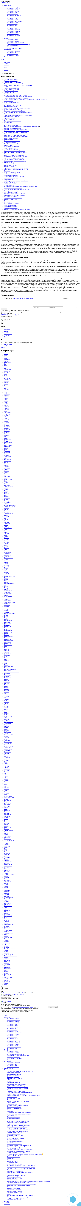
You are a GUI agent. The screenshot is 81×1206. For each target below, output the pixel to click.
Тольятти (6, 772)
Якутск (6, 973)
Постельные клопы (9, 166)
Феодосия (6, 469)
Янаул (5, 849)
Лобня (5, 580)
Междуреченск (8, 596)
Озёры (5, 869)
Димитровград (8, 442)
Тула (5, 777)
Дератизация (7, 49)
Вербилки (6, 917)
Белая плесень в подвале (10, 183)
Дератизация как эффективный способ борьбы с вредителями (20, 186)
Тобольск (6, 770)
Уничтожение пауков (12, 26)
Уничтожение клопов (13, 9)
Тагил (5, 762)
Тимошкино (7, 964)
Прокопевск (7, 682)
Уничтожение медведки (13, 32)
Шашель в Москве (9, 145)
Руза (5, 697)
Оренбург (6, 660)
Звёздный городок (9, 924)
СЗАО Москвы (8, 977)
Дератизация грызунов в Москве (13, 105)
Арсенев (6, 384)
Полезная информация (10, 1069)
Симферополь (7, 732)
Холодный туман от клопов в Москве (14, 155)
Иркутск (6, 491)
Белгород (6, 405)
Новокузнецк (7, 642)
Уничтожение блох (12, 12)
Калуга (6, 503)
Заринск (6, 834)
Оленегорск (7, 655)
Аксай (5, 368)
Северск (6, 724)
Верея (5, 851)
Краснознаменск (8, 558)
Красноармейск (8, 552)
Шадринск (6, 726)
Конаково (6, 542)
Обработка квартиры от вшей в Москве (14, 151)
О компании (7, 62)
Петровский (7, 673)
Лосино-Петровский (9, 583)
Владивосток (7, 803)
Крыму (6, 358)
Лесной (6, 911)
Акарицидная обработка (10, 206)
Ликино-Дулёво (8, 864)
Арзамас (6, 386)
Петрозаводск (7, 675)
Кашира (6, 511)
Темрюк (6, 764)
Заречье (6, 923)
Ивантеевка (7, 498)
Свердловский (8, 916)
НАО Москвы (7, 976)
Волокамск (7, 810)
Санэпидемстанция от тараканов (13, 191)
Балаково (6, 395)
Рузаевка (6, 699)
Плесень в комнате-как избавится (13, 188)
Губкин (6, 482)
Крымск (6, 560)
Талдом (6, 876)
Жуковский (7, 843)
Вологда (6, 809)
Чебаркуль (6, 428)
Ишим (5, 492)
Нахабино (6, 616)
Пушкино (6, 689)
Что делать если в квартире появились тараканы (17, 108)
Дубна (5, 449)
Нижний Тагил (8, 632)
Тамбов (6, 763)
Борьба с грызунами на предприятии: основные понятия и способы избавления (25, 99)
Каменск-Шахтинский (10, 505)
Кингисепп (7, 523)
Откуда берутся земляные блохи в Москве (15, 129)
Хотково (6, 489)
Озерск (6, 663)
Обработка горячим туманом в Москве (14, 193)
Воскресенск (7, 814)
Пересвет (6, 871)
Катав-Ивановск (8, 513)
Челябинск (7, 359)
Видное (6, 799)
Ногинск (6, 633)
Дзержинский (7, 452)
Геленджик (7, 476)
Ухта (5, 786)
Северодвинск (8, 723)
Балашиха (6, 396)
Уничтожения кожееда (13, 34)
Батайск (6, 401)
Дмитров (6, 443)
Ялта (5, 821)
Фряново (6, 901)
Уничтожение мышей (13, 55)
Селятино (6, 894)
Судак (5, 754)
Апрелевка (7, 378)
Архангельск (7, 379)
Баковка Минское (8, 954)
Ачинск (6, 366)
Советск (6, 744)
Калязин (6, 859)
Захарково (6, 958)
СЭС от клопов (8, 202)
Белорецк (6, 408)
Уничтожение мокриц (13, 22)
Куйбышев (7, 570)
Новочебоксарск (8, 636)
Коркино (6, 545)
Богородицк (7, 414)
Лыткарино (7, 588)
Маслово (6, 963)
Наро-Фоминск (8, 620)
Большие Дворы (8, 930)
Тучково (6, 886)
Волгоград (6, 806)
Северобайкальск (8, 722)
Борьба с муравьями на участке (12, 172)
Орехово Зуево (8, 870)
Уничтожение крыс (12, 52)
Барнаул (6, 399)
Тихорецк (6, 766)
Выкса (5, 820)
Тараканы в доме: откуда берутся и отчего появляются (18, 112)
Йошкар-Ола (7, 827)
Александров (7, 369)
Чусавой (6, 438)
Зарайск (6, 833)
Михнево (6, 900)
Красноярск (7, 556)
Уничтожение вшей (12, 14)
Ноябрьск (6, 649)
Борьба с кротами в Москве (11, 89)
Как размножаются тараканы (11, 192)
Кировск (6, 529)
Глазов (5, 478)
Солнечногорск (8, 742)
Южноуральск (7, 831)
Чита (5, 436)
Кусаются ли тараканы (10, 142)
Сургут (6, 756)
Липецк (6, 578)
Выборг (6, 819)
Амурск (6, 372)
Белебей (6, 404)
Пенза (5, 667)
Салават (6, 705)
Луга (5, 585)
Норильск (6, 635)
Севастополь (7, 720)
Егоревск (6, 455)
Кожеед (6, 86)
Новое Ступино (8, 866)
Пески (5, 938)
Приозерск (7, 680)
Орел (5, 659)
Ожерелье (6, 867)
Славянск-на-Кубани (9, 734)
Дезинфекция (7, 38)
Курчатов (6, 566)
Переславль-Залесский (10, 669)
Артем (5, 385)
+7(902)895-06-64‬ (5, 2)
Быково (6, 907)
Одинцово (6, 652)
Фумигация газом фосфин (11, 182)
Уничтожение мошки (12, 19)
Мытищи (6, 612)
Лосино (6, 582)
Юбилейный (7, 881)
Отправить (3, 309)
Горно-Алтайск (8, 479)
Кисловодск (7, 532)
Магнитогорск (8, 590)
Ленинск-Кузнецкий (9, 576)
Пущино (6, 686)
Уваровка (6, 940)
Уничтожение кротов (12, 54)
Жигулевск (7, 841)
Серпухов (6, 719)
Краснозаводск (8, 861)
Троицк (6, 776)
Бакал (5, 392)
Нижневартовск (8, 630)
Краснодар (7, 553)
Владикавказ (7, 800)
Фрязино (6, 471)
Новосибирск (7, 362)
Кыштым (6, 573)
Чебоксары (7, 429)
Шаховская (7, 904)
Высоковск (7, 853)
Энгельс (6, 465)
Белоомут (6, 921)
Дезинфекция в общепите (11, 91)
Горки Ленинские (8, 933)
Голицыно (6, 854)
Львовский (7, 898)
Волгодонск (7, 804)
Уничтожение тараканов (13, 8)
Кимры (6, 519)
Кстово (6, 562)
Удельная (6, 891)
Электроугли (7, 461)
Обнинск (6, 650)
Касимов (6, 512)
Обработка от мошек (9, 118)
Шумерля (6, 730)
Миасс (5, 598)
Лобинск (6, 579)
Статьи (6, 63)
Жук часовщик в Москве (10, 123)
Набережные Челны (9, 613)
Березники (6, 409)
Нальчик (6, 619)
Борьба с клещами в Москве (11, 173)
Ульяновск (6, 789)
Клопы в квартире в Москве (11, 138)
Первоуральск (7, 670)
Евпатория (7, 468)
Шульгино (6, 953)
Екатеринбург (7, 456)
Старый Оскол (8, 749)
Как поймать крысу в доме (11, 178)
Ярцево (6, 824)
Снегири (6, 944)
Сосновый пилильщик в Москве (12, 128)
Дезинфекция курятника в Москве (13, 198)
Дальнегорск (7, 439)
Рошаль (6, 873)
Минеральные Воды (9, 602)
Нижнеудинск (7, 629)
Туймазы (6, 780)
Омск (5, 656)
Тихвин (6, 767)
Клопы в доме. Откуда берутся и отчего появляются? (18, 85)
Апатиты (6, 376)
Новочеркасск (7, 637)
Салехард (6, 706)
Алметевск (7, 371)
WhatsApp (21, 994)
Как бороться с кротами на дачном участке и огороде (18, 96)
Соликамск (7, 740)
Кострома (6, 548)
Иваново (6, 496)
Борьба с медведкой (9, 119)
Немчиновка (7, 968)
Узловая (6, 794)
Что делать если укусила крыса (12, 121)
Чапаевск (6, 425)
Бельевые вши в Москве (10, 163)
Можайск (6, 606)
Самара (6, 707)
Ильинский (7, 910)
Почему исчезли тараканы (11, 106)
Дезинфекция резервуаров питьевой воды (18, 44)
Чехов (5, 879)
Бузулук (6, 424)
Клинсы (6, 536)
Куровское (6, 863)
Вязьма (6, 817)
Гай (5, 475)
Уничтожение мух (12, 18)
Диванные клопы (8, 201)
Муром (6, 609)
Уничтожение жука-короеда (14, 21)
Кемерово (6, 516)
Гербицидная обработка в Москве (13, 153)
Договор (6, 336)
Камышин (6, 508)
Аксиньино (7, 967)
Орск (5, 662)
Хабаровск (7, 485)
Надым (6, 615)
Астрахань (6, 389)
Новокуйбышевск (8, 640)
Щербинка (6, 714)
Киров (5, 526)
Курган (6, 568)
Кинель (6, 520)
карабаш (6, 509)
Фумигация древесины (10, 205)
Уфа (5, 364)
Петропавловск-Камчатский (11, 672)
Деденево (6, 920)
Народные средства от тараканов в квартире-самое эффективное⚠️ (22, 126)
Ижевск (6, 499)
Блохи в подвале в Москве (11, 103)
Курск (5, 569)
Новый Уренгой (8, 647)
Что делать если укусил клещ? (12, 109)
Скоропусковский (8, 918)
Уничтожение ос (11, 17)
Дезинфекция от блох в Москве (12, 143)
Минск (6, 355)
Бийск (5, 411)
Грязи (5, 481)
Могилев (6, 356)
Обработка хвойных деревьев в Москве (14, 135)
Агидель (6, 847)
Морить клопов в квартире (11, 196)
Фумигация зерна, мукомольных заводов (15, 161)
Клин (5, 535)
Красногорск (7, 555)
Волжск (6, 811)
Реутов (6, 693)
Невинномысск (8, 626)
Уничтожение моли (12, 24)
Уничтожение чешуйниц (13, 29)
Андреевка (7, 908)
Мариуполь (7, 981)
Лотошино (6, 927)
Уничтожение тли (12, 28)
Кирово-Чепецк (8, 528)
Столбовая (6, 928)
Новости (6, 70)
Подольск (6, 676)
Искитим (6, 493)
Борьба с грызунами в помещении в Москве (16, 98)
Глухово (6, 966)
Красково (6, 884)
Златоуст (6, 844)
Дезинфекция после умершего (15, 46)
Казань (6, 515)
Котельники (7, 860)
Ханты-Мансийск (8, 486)
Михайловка (7, 600)
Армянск (6, 382)
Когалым (6, 538)
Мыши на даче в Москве (10, 148)
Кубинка (6, 563)
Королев (6, 546)
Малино (6, 936)
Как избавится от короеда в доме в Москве (15, 95)
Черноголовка (7, 433)
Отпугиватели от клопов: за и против (14, 158)
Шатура (6, 729)
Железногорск (7, 839)
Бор (5, 416)
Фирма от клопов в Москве (11, 203)
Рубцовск (6, 696)
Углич (5, 784)
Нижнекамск (7, 627)
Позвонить (8, 994)
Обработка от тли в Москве (11, 116)
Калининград (7, 502)
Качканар (6, 501)
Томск (5, 773)
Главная (6, 67)
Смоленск (6, 736)
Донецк (6, 983)
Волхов (6, 807)
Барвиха (6, 950)
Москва (3, 347)
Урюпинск (6, 792)
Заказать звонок (53, 1007)
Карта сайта (7, 335)
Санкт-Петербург (8, 746)
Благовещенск (7, 412)
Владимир (6, 801)
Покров (6, 679)
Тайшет (6, 978)
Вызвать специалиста (6, 316)
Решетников (7, 943)
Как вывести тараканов (10, 92)
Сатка (5, 712)
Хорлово (6, 913)
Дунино (6, 957)
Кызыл (6, 575)
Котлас (6, 549)
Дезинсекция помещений (10, 81)
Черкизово (6, 941)
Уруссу (6, 790)
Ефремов (6, 453)
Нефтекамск (7, 622)
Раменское (6, 692)
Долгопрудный (8, 445)
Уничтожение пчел (12, 36)
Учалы (5, 783)
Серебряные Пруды (9, 874)
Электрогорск (7, 880)
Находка (6, 617)
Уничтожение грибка (12, 39)
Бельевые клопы (8, 179)
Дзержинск (7, 451)
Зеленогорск (7, 836)
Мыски (6, 610)
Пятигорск (7, 690)
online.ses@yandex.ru (15, 314)
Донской (6, 448)
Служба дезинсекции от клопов (12, 82)
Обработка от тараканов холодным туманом (16, 168)
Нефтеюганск (7, 623)
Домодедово (7, 446)
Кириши (6, 525)
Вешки (6, 970)
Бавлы (5, 402)
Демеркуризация (8, 56)
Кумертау (6, 565)
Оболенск (6, 931)
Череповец (7, 431)
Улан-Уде (6, 787)
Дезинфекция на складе (10, 199)
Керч (5, 518)
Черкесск (6, 432)
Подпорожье (7, 677)
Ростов (6, 695)
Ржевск (6, 703)
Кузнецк (6, 572)
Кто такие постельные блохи (11, 149)
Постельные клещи (9, 162)
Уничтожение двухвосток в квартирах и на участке (17, 113)
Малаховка (7, 889)
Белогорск (6, 406)
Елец (5, 458)
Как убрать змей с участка (11, 79)
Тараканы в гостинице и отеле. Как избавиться (16, 131)
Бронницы (6, 419)
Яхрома (6, 883)
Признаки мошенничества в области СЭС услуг (17, 209)
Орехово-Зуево (8, 657)
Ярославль (6, 826)
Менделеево (7, 914)
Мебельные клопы (9, 185)
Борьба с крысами (8, 101)
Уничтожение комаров (13, 7)
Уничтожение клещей (13, 11)
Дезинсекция (7, 5)
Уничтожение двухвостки (14, 15)
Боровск (6, 850)
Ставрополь (7, 750)
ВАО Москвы (7, 974)
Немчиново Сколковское (10, 956)
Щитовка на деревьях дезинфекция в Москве (16, 136)
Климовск (6, 533)
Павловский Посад (9, 666)
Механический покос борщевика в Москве (15, 156)
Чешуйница (7, 171)
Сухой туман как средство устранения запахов (16, 189)
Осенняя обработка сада (10, 165)
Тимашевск (7, 769)
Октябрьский (7, 653)
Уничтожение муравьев (13, 31)
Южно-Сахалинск (9, 830)
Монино (6, 887)
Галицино (6, 472)
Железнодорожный (9, 840)
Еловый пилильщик (9, 93)
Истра (5, 495)
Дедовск (6, 441)
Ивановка (6, 971)
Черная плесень (8, 122)
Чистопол (6, 435)
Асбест (6, 388)
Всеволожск (7, 816)
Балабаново (7, 394)
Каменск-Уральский (9, 506)
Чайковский (7, 426)
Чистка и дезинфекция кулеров (15, 42)
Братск (5, 418)
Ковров (6, 550)
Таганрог (6, 760)
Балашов (6, 398)
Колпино (6, 540)
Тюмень (6, 779)
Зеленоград (7, 837)
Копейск (6, 543)
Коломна (6, 539)
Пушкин (6, 687)
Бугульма (6, 422)
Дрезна (6, 856)
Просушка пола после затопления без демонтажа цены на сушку (21, 83)
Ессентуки (6, 466)
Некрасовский (8, 906)
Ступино (6, 753)
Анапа (5, 374)
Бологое (6, 415)
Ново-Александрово (9, 948)
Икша (5, 934)
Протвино (6, 683)
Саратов (6, 709)
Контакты (6, 65)
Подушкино (7, 960)
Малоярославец (8, 593)
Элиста (6, 462)
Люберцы (6, 589)
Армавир (6, 381)
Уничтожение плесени (13, 41)
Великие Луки (8, 796)
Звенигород (7, 846)
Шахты (6, 727)
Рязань (5, 700)
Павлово (6, 665)
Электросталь (7, 459)
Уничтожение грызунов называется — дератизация (18, 115)
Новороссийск (8, 645)
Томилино (6, 877)
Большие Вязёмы (8, 897)
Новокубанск (7, 639)
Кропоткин (7, 559)
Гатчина (6, 473)
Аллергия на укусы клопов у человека (14, 176)
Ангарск (6, 375)
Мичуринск (7, 599)
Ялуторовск (7, 823)
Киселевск (6, 530)
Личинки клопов (8, 139)
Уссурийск (6, 793)
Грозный (6, 980)
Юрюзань (6, 829)
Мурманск (6, 608)
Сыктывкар (7, 757)
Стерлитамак (7, 752)
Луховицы (6, 586)
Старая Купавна (8, 747)
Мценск (6, 595)
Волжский (6, 813)
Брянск (6, 421)
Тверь (5, 782)
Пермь (5, 365)
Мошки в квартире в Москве (11, 146)
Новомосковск (8, 643)
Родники (6, 926)
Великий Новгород (9, 797)
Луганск (6, 984)
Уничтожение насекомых (14, 35)
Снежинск (6, 737)
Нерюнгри (6, 625)
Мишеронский (8, 937)
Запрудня (6, 896)
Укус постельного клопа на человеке (14, 159)
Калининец (7, 857)
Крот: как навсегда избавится (12, 141)
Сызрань (6, 759)
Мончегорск (7, 605)
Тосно (5, 774)
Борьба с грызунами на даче (11, 88)
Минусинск (7, 603)
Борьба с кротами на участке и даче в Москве (16, 181)
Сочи (5, 739)
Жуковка (6, 951)
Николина (6, 947)
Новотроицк (7, 646)
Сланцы (6, 733)
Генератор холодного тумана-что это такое (15, 152)
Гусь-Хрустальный (9, 483)
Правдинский (7, 903)
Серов (5, 717)
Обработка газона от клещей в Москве (14, 195)
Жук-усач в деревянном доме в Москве (14, 111)
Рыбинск (6, 702)
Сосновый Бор (8, 743)
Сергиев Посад (8, 716)
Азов (5, 391)
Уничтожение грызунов (13, 51)
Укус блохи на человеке (10, 133)
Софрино (6, 893)
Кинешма (6, 522)
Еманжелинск (7, 463)
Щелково (6, 713)
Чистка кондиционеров (13, 45)
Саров (5, 710)
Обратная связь (8, 334)
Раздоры (6, 946)
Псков (5, 685)
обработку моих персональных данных (22, 298)
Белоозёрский (7, 890)
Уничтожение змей (12, 25)
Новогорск (7, 961)
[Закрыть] (79, 1196)
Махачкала (7, 592)
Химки (6, 488)
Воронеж (6, 361)
